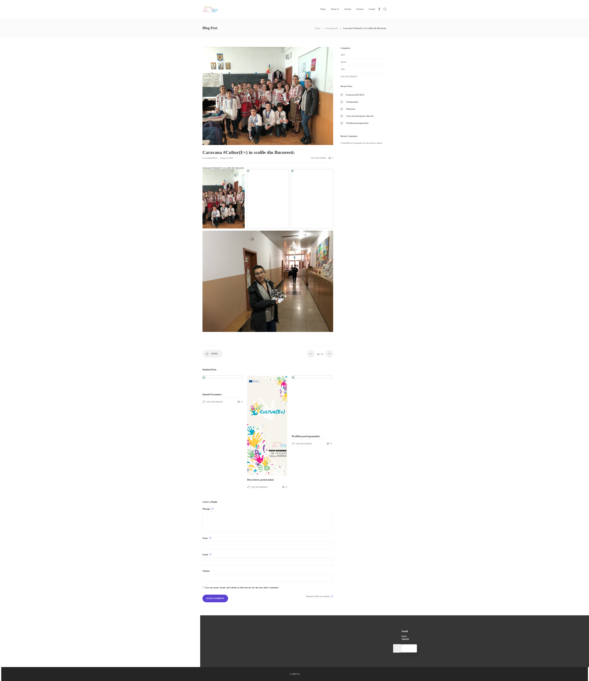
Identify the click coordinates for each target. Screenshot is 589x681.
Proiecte (360, 9)
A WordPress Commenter (351, 143)
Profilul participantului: (357, 123)
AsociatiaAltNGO (211, 158)
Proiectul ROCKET (355, 95)
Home (323, 9)
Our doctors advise (374, 143)
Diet (343, 55)
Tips (343, 69)
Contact (372, 9)
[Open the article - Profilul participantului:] (312, 404)
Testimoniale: (352, 102)
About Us (335, 9)
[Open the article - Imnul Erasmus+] (222, 383)
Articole (347, 9)
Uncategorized (331, 28)
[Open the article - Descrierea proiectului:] (267, 426)
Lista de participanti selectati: (360, 116)
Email (205, 554)
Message (206, 509)
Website (206, 571)
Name (205, 538)
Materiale (350, 109)
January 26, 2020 (226, 158)
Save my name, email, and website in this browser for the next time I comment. (242, 587)
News (343, 62)
